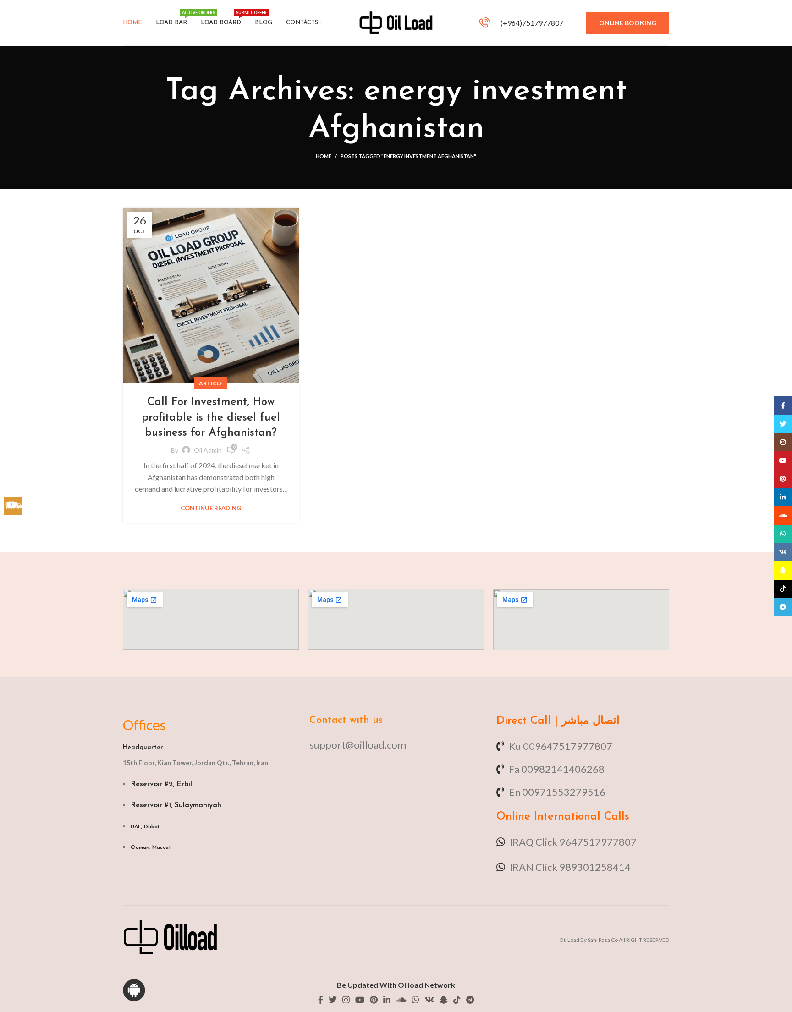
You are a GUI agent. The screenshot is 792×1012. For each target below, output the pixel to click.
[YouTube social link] (359, 1000)
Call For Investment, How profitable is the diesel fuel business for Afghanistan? (211, 417)
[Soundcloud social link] (401, 1000)
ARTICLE (211, 383)
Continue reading (211, 508)
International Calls (579, 816)
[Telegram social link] (470, 1000)
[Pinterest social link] (373, 1000)
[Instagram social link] (346, 1000)
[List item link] (395, 745)
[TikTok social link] (457, 1000)
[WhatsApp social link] (415, 1000)
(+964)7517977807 (531, 22)
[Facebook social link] (320, 1000)
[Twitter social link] (333, 1000)
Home (323, 156)
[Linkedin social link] (386, 1000)
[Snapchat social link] (444, 1000)
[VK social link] (429, 1000)
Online (513, 816)
